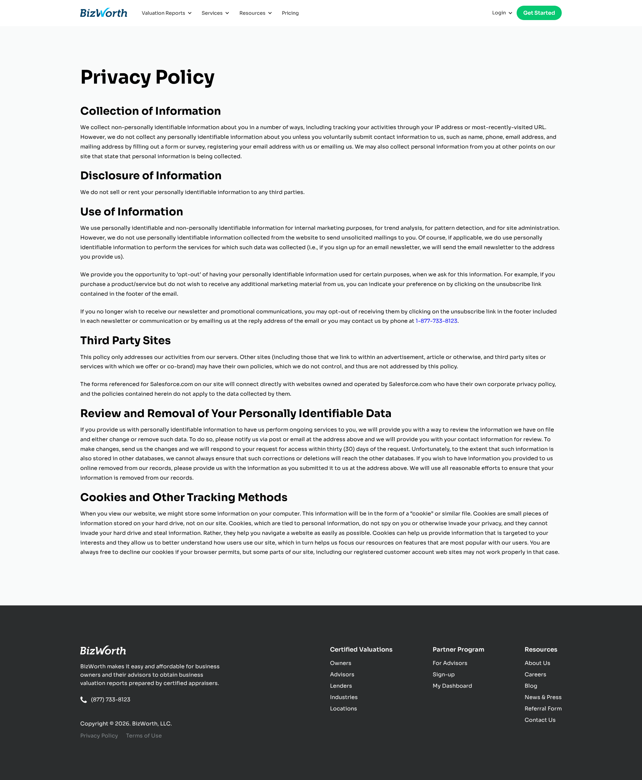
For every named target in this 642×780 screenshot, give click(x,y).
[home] (103, 13)
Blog (531, 685)
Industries (344, 697)
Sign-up (444, 674)
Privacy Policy (99, 735)
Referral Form (543, 708)
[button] (168, 13)
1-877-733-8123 (436, 320)
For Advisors (450, 663)
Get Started (539, 12)
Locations (343, 708)
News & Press (543, 697)
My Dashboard (452, 685)
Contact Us (540, 719)
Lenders (341, 685)
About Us (537, 663)
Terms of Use (144, 735)
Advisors (342, 674)
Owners (340, 663)
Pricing (290, 13)
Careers (535, 674)
